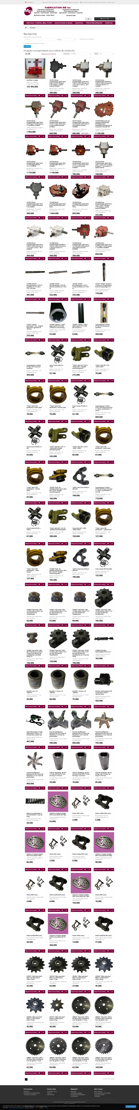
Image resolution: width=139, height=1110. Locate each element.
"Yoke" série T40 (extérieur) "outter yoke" (57, 406)
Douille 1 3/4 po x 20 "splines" (79, 692)
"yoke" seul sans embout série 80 (80, 569)
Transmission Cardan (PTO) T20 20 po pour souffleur (102, 326)
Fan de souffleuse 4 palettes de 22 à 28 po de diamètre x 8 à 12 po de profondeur (80, 734)
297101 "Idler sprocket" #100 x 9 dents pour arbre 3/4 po (57, 1018)
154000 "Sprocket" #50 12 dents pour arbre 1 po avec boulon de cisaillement (35, 612)
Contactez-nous (52, 1091)
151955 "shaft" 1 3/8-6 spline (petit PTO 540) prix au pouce (79, 326)
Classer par (66, 53)
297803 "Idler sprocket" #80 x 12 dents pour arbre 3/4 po (34, 1018)
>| (34, 1079)
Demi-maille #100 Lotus (103, 935)
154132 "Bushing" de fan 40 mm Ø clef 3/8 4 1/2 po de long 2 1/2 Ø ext (81, 774)
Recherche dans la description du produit (34, 43)
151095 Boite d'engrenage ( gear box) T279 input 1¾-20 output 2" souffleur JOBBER (103, 245)
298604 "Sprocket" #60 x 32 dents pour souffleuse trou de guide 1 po (103, 1059)
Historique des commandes (102, 1093)
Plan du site (50, 1095)
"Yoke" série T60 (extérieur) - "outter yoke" (33, 489)
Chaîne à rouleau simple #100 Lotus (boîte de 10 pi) (57, 937)
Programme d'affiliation (78, 1095)
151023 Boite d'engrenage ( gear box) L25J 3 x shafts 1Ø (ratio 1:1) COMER (35, 204)
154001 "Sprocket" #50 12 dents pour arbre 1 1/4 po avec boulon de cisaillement (57, 612)
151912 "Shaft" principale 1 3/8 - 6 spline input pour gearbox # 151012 (35, 327)
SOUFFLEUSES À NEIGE (63, 23)
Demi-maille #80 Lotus (34, 935)
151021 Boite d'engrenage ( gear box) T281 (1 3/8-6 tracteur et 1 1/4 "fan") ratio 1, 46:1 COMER (80, 83)
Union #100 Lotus (78, 935)
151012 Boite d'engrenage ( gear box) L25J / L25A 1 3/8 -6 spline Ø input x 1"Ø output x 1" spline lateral (103, 165)
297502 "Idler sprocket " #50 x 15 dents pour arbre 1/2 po (57, 977)
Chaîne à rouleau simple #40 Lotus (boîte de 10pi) (57, 814)
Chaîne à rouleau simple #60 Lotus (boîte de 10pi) (103, 855)
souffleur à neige (32, 80)
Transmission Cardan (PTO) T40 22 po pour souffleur (34, 366)
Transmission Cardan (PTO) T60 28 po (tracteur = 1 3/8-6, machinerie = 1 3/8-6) (103, 408)
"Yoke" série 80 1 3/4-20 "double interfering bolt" (57, 529)
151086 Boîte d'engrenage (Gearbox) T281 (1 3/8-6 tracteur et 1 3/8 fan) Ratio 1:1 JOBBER (57, 246)
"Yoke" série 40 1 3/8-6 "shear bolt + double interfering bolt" (79, 366)
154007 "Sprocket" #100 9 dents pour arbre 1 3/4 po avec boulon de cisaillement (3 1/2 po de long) (80, 653)
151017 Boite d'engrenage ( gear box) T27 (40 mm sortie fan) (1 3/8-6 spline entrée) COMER (80, 124)
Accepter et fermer (131, 1106)
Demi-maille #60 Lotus (57, 895)
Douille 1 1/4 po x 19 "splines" (56, 692)
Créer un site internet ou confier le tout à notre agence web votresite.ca (69, 1102)
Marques (73, 1091)
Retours (49, 1093)
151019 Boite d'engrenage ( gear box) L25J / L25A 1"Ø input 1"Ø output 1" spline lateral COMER (57, 83)
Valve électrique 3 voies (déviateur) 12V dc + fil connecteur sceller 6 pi (35, 733)
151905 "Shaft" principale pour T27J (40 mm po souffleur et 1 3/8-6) (58, 286)
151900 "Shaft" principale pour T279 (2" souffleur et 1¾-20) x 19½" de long (35, 286)
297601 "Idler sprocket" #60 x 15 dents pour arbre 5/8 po (80, 977)
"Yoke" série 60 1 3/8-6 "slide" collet (79, 447)
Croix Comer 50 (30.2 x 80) (79, 406)
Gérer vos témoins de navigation (16, 1107)
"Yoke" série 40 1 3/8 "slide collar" (102, 366)
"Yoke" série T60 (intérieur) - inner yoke (103, 447)
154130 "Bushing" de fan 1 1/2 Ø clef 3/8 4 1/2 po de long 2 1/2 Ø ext (57, 774)
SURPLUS (109, 23)
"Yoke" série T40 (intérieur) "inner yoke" (34, 406)
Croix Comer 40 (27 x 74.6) (56, 366)
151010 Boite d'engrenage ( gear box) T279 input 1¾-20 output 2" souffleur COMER (35, 123)
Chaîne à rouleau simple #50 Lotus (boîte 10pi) (35, 855)
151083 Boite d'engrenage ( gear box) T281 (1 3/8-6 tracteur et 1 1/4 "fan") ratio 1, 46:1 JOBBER (35, 246)
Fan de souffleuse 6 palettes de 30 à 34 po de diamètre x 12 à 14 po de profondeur (35, 775)
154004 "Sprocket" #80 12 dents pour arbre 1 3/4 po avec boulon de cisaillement (57, 652)
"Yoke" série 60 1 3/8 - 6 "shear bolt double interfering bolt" (57, 448)
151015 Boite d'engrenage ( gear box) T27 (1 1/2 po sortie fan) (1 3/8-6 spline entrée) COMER (57, 124)
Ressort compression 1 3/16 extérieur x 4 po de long (34, 814)
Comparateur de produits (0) (48, 54)
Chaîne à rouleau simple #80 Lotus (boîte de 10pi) (80, 895)
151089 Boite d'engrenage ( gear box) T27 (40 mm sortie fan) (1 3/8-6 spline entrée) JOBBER (80, 246)
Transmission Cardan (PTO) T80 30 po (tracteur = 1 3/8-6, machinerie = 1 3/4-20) (103, 490)
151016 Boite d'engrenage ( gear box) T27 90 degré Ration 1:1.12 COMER (35, 164)
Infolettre (97, 1096)
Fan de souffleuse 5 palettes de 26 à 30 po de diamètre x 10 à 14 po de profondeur (103, 734)
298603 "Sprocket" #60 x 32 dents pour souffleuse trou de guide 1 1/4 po (57, 1059)
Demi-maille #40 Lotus (103, 813)
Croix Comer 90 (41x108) (103, 569)
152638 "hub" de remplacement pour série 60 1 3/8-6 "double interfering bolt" (58, 490)
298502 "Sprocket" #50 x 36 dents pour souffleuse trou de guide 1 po (103, 1018)
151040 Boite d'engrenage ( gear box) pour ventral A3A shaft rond (57, 204)
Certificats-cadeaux (76, 1093)
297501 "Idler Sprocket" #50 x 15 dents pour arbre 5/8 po (34, 977)
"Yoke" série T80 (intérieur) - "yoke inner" (103, 529)
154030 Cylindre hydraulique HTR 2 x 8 (102, 651)
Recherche (32, 27)
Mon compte (98, 1091)
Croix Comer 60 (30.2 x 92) (34, 447)
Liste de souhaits (99, 1095)
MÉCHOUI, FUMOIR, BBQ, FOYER (39, 23)
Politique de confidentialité (32, 1093)
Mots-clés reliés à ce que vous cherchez (33, 37)
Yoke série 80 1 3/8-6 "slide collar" (79, 529)
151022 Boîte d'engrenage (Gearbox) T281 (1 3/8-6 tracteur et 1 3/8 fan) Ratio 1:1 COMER (103, 83)
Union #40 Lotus (77, 813)
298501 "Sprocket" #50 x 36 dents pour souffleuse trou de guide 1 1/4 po (80, 1018)
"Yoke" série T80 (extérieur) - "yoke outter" (33, 570)
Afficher (96, 53)
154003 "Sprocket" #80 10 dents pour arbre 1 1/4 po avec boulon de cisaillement (103, 612)
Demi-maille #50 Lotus (80, 854)
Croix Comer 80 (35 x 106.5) (33, 529)
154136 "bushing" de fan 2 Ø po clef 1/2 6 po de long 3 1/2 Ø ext (103, 774)
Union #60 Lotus (32, 895)
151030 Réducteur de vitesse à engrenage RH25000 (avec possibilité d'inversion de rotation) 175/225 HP (103, 124)
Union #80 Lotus (100, 895)
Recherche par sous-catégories (87, 39)
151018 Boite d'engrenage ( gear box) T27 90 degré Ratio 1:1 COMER (57, 164)
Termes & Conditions (30, 1095)
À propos (26, 1091)
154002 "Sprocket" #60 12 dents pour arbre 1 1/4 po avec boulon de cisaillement (80, 612)
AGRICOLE (79, 23)
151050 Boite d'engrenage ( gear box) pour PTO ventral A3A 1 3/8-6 (80, 204)
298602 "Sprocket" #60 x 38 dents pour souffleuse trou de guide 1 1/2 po (80, 1059)
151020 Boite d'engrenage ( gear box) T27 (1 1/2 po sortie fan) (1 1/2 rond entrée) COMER (80, 165)
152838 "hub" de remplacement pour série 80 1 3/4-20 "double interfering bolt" (58, 571)
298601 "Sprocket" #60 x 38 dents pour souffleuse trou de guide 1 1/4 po (35, 1059)
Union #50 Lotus (55, 854)
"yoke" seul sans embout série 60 (80, 488)
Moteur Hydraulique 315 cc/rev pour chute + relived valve (103, 692)
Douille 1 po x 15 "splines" (32, 692)
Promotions (74, 1096)
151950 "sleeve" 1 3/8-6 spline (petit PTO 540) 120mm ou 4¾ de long (57, 326)
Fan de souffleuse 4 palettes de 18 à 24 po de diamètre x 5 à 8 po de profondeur (57, 734)
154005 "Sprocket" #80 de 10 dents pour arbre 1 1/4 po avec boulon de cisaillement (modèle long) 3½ (35, 653)
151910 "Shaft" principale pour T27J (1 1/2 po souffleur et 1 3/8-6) (80, 286)
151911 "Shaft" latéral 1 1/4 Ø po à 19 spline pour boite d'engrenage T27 (103, 285)
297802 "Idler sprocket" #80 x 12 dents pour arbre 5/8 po (103, 977)
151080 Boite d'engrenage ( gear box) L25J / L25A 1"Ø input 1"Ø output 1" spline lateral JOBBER (103, 205)
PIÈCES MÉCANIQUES (94, 23)
